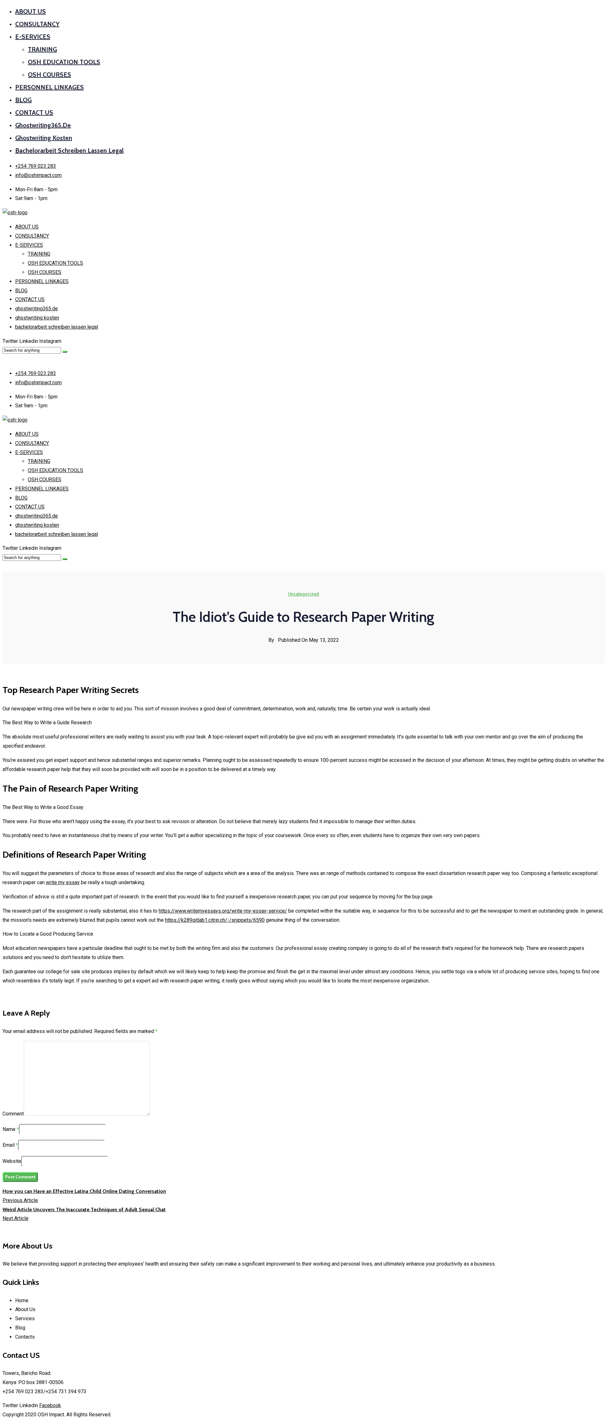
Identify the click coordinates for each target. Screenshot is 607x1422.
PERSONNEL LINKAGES (49, 87)
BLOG (23, 100)
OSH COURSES (49, 74)
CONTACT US (34, 112)
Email (9, 1145)
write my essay (63, 882)
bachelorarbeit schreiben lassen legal (69, 150)
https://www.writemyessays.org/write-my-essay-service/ (223, 911)
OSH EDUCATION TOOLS (64, 62)
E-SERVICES (32, 36)
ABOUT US (30, 11)
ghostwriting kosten (43, 138)
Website (12, 1161)
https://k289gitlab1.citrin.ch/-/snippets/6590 (215, 920)
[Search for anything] (64, 352)
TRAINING (42, 49)
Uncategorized (303, 594)
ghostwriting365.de (43, 125)
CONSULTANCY (37, 24)
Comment (13, 1114)
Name (9, 1129)
